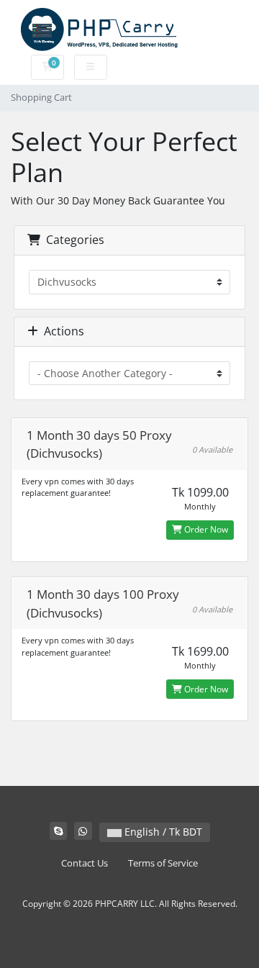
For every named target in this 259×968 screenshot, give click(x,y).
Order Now (205, 529)
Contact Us (84, 863)
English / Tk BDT (162, 831)
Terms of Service (163, 863)
